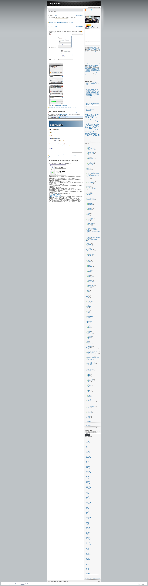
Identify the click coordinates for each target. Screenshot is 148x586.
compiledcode (73, 155)
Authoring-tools (90, 276)
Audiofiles (88, 302)
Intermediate (90, 338)
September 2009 (88, 544)
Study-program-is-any (89, 370)
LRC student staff (89, 49)
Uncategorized (88, 417)
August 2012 (88, 503)
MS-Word (90, 128)
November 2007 (88, 562)
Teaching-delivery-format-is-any (91, 401)
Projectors (90, 255)
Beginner (89, 337)
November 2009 (88, 542)
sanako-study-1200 (92, 135)
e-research (89, 416)
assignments (55, 155)
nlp (98, 128)
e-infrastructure (74, 107)
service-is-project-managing (91, 363)
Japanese (90, 385)
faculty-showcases (91, 223)
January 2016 (88, 452)
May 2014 (87, 477)
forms (88, 307)
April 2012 (87, 508)
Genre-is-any (88, 186)
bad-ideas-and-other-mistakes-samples (93, 188)
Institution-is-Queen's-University (92, 233)
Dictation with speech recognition (95, 69)
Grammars (88, 332)
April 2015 (87, 463)
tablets (91, 270)
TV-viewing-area (91, 163)
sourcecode (89, 320)
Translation (89, 400)
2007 (86, 114)
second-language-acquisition (90, 325)
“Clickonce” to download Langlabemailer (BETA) (57, 111)
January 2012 (88, 512)
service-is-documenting (90, 352)
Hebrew (89, 381)
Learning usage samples (88, 68)
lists (93, 122)
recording (89, 132)
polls (88, 312)
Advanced (90, 336)
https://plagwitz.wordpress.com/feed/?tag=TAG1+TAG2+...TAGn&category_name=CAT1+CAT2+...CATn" (91, 59)
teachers (99, 49)
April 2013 (87, 493)
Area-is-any (87, 144)
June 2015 (87, 461)
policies (88, 207)
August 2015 (88, 458)
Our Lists (88, 65)
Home (48, 7)
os (88, 282)
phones (89, 271)
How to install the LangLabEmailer (54, 25)
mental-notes (90, 205)
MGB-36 (88, 168)
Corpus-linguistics (91, 343)
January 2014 (88, 482)
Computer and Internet (89, 183)
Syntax (88, 341)
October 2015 (88, 456)
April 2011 (87, 523)
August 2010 (88, 532)
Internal (88, 197)
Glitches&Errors (90, 203)
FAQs (98, 117)
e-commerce (89, 411)
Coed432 (89, 147)
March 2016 (88, 450)
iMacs (89, 157)
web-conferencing (92, 406)
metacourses (95, 123)
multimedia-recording (90, 274)
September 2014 (88, 472)
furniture (89, 265)
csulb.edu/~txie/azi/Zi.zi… (90, 109)
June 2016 (87, 446)
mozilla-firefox (91, 124)
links (92, 122)
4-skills (88, 326)
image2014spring (88, 120)
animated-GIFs (89, 301)
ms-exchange (89, 125)
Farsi (89, 375)
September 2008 (88, 554)
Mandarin (89, 389)
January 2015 (88, 467)
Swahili (89, 395)
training (88, 220)
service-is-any (88, 347)
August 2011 (88, 518)
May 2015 (87, 462)
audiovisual (90, 261)
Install (51, 154)
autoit (86, 116)
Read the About (90, 27)
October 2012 (88, 501)
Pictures (88, 311)
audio (96, 115)
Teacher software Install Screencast (55, 194)
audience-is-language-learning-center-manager (56, 107)
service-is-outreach (90, 360)
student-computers (91, 153)
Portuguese (90, 391)
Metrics (87, 296)
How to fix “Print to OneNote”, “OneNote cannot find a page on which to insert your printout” (92, 83)
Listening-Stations (91, 158)
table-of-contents (89, 219)
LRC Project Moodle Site (89, 66)
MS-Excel (96, 124)
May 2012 (87, 507)
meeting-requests (89, 123)
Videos (88, 322)
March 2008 (88, 559)
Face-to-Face (89, 407)
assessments (51, 155)
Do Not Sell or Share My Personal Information (61, 581)
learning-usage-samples (91, 199)
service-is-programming (56, 156)
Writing (89, 331)
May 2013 (87, 492)
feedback (88, 194)
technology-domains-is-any (90, 408)
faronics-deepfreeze (88, 118)
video (91, 140)
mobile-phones (92, 269)
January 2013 (88, 497)
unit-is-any (87, 418)
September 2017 (88, 440)
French (89, 376)
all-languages (89, 371)
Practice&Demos (89, 208)
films (98, 48)
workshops (90, 224)
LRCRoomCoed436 (91, 149)
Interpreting (89, 399)
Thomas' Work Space (55, 3)
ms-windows (93, 127)
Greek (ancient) (90, 379)
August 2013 (88, 488)
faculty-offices (89, 154)
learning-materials (90, 198)
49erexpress (94, 66)
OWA (92, 131)
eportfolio (89, 292)
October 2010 (88, 529)
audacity (93, 115)
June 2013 (87, 491)
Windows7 (92, 73)
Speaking (89, 330)
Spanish (89, 394)
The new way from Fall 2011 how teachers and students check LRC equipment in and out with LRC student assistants (92, 94)
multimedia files (95, 48)
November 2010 (88, 528)
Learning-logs (51, 22)
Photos (88, 310)
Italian (89, 384)
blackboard (89, 116)
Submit (92, 45)
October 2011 (88, 516)
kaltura (96, 120)
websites (88, 290)
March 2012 (88, 509)
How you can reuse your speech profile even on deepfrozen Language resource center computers (93, 100)
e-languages (89, 413)
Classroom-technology (90, 250)
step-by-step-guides (90, 218)
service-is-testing (89, 364)
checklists (88, 192)
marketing (88, 200)
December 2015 (88, 453)
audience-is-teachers (90, 181)
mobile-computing (91, 267)
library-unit (88, 421)
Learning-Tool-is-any (89, 249)
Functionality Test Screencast (55, 196)
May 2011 (87, 522)
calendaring (89, 117)
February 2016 (88, 451)
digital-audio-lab (65, 107)
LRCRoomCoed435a (91, 148)
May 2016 (87, 447)
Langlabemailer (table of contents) (58, 154)
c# (94, 116)
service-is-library (89, 359)
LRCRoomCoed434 (90, 164)
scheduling (96, 135)
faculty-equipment (92, 262)
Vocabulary (89, 342)
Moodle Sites (91, 48)
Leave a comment (79, 15)
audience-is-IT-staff (90, 172)
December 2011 (88, 513)
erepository (89, 259)
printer (89, 159)
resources (87, 133)
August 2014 (88, 473)
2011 (92, 114)
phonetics (86, 132)
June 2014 (87, 476)
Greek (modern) (90, 380)
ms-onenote (90, 126)
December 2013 (88, 483)
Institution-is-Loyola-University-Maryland (93, 231)
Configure (52, 105)
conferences (90, 209)
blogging (92, 116)
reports (88, 214)
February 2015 (88, 466)
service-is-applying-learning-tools (92, 348)
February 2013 (88, 496)
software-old (89, 287)
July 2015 (87, 460)
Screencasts (89, 315)
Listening (89, 327)
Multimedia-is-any (88, 300)
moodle (87, 124)
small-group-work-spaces (92, 162)
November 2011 (88, 514)
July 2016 (87, 445)
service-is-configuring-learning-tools (92, 351)
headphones (90, 266)
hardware (88, 260)
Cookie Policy (23, 584)
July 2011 (87, 519)
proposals (88, 213)
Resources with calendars (92, 47)
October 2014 (88, 471)
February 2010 (88, 538)
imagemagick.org (88, 110)
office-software (90, 280)
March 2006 (88, 572)
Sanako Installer (89, 72)
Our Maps (91, 65)
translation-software (91, 285)
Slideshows (89, 318)
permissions (95, 131)
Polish (89, 390)
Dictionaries (90, 346)
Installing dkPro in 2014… (52, 14)
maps (85, 123)
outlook (96, 130)
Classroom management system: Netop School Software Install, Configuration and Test (63, 160)
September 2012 (88, 502)
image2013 (92, 119)
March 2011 (88, 524)
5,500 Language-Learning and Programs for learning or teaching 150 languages (92, 63)
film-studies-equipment (93, 264)
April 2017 (87, 441)
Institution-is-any (88, 225)
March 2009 (88, 552)
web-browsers (90, 286)
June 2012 (87, 506)
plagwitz (56, 15)
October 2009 (88, 543)
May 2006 (87, 569)
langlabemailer (88, 122)
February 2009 (88, 553)
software (65, 22)
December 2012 (88, 498)
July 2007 (87, 564)
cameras (94, 117)
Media (88, 272)
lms (88, 295)
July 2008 (87, 557)
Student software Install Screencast (55, 195)
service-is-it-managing (90, 356)
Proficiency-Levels (90, 333)
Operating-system (91, 281)
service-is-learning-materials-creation (59, 22)
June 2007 (87, 565)
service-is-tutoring (90, 369)
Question (87, 28)
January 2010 (88, 539)
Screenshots (89, 317)
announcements (89, 187)
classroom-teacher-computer (92, 253)
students (95, 49)
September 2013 (88, 487)
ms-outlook (95, 126)
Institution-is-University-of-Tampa (92, 239)
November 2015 (88, 455)
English (89, 374)
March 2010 (88, 537)
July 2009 (87, 547)
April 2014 (87, 478)
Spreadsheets (89, 321)
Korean (89, 386)
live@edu (97, 122)
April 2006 (87, 570)
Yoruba (89, 396)
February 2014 (88, 481)
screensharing (87, 136)
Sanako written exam (87, 70)
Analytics (88, 297)
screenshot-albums (90, 316)
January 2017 (88, 442)
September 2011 (88, 517)
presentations (89, 248)
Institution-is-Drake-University (91, 228)
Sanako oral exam (94, 68)
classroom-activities (90, 245)
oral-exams (91, 130)
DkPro (69, 22)
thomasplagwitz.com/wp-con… (90, 108)
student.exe (93, 138)
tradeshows (90, 210)
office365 (87, 130)
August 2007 (88, 563)
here (57, 178)
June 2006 (87, 568)
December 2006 (88, 567)
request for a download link (63, 114)
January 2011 (88, 527)
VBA (89, 140)
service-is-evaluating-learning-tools (92, 353)
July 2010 (87, 533)
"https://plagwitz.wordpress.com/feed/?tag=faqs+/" (91, 51)
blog (89, 291)
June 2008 (87, 558)
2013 (95, 114)
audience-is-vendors (90, 182)
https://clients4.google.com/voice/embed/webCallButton (92, 578)
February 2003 (88, 573)
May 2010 (87, 534)
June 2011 (87, 521)
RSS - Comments (88, 425)
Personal (87, 323)
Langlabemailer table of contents (61, 105)
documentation (70, 107)
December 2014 (88, 468)
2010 (89, 114)
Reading (89, 328)
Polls (90, 277)
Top (99, 581)
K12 (86, 240)
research (88, 215)
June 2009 (87, 548)
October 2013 (88, 486)
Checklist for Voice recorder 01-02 (91, 102)
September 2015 (88, 457)
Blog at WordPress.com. (51, 581)
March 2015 (88, 465)
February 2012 (88, 511)
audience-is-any (88, 169)
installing (72, 22)
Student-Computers (91, 167)
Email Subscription (88, 430)
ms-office (95, 125)
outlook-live (88, 131)
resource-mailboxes (94, 132)
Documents (89, 306)
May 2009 (87, 549)
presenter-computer (91, 152)
